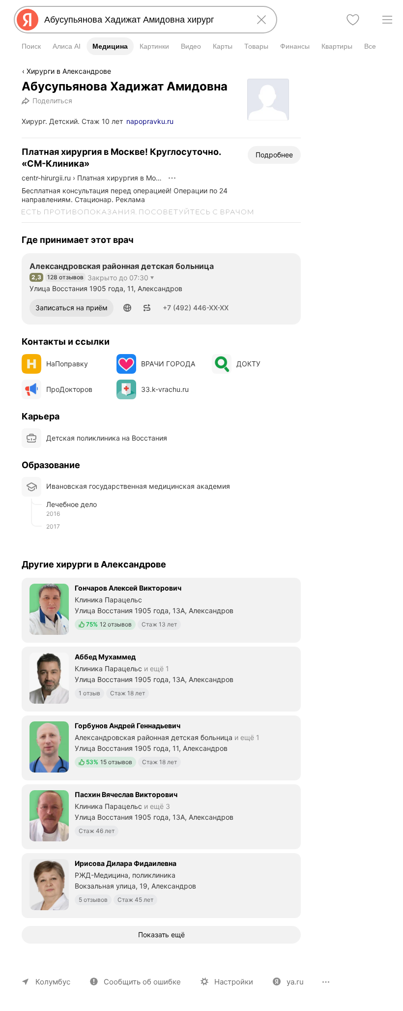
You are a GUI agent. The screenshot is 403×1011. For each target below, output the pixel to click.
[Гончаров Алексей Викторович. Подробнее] (161, 609)
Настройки (233, 981)
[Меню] (387, 20)
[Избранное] (353, 19)
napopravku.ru (149, 121)
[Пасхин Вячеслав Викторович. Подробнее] (161, 815)
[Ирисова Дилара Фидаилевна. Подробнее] (161, 884)
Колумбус (52, 981)
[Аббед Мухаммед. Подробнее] (161, 678)
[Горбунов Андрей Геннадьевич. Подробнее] (161, 747)
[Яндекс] (27, 19)
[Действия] (172, 178)
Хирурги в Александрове (69, 71)
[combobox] (143, 19)
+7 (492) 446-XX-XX (196, 307)
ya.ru (295, 981)
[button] (127, 308)
